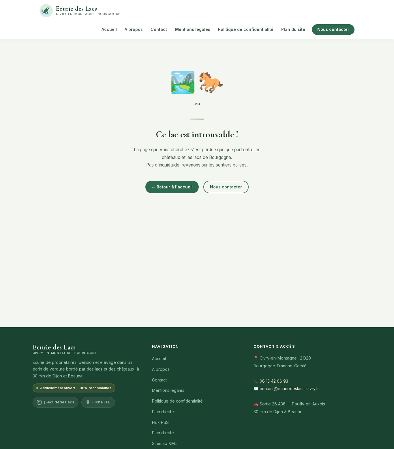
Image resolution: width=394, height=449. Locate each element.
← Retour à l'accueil (172, 186)
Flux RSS (160, 422)
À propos (134, 29)
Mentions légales (192, 29)
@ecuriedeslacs (59, 402)
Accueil (109, 29)
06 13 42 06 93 (274, 381)
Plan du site (293, 29)
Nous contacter (333, 29)
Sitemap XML (164, 443)
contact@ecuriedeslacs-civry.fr (289, 388)
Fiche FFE (101, 402)
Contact (159, 29)
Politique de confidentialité (245, 29)
